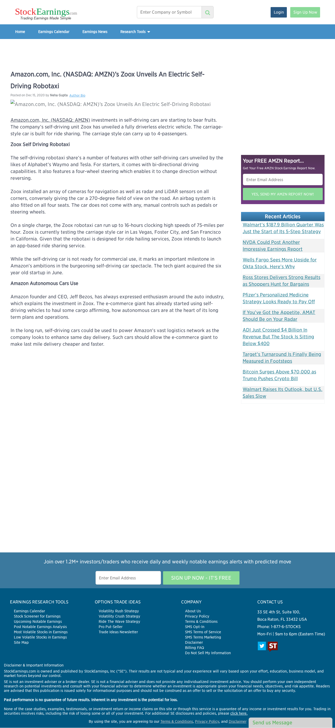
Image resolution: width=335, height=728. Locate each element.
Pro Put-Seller (110, 627)
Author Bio (77, 95)
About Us (193, 611)
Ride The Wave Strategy (119, 621)
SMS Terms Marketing (203, 637)
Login (279, 12)
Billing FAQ (194, 648)
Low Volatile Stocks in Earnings (40, 637)
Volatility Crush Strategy (119, 616)
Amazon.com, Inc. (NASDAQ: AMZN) (50, 120)
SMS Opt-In (194, 627)
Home (20, 31)
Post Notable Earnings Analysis (40, 627)
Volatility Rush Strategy (119, 611)
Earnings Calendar (53, 31)
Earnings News (94, 31)
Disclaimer (194, 642)
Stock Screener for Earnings (37, 616)
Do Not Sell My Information (208, 653)
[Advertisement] (167, 51)
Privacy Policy (197, 616)
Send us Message (272, 723)
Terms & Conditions (201, 621)
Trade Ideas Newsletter (118, 632)
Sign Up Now (305, 12)
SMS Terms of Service (203, 632)
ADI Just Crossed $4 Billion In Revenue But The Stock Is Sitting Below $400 (278, 336)
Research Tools (133, 31)
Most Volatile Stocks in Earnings (41, 632)
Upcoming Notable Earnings (38, 621)
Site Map (21, 642)
